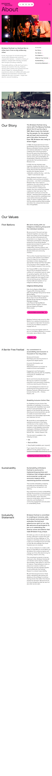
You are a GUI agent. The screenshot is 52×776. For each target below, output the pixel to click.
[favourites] (26, 4)
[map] (23, 4)
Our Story (38, 50)
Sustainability (39, 60)
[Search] (20, 4)
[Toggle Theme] (32, 4)
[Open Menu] (49, 4)
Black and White (32, 442)
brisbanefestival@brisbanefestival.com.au (39, 451)
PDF (29, 439)
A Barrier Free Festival (41, 58)
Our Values (38, 52)
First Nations (39, 55)
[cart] (29, 4)
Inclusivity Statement (41, 63)
